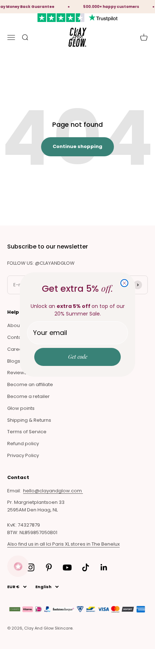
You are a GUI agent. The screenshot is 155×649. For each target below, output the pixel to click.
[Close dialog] (124, 283)
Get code (77, 356)
